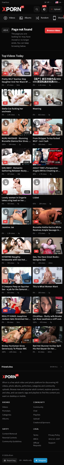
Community (38, 407)
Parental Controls (9, 437)
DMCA (35, 439)
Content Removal (9, 433)
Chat (35, 410)
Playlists (36, 414)
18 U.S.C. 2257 (54, 439)
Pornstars (6, 410)
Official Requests (37, 444)
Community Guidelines (11, 441)
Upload (36, 418)
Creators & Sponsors (41, 422)
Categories (6, 414)
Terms (35, 435)
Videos (5, 407)
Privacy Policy (54, 435)
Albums (5, 418)
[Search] (37, 9)
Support (51, 442)
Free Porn (5, 2)
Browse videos (53, 30)
